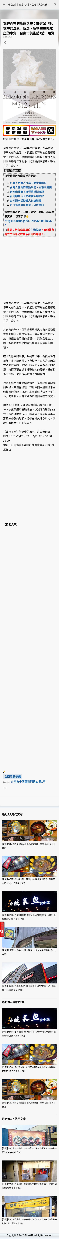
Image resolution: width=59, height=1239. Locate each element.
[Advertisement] (29, 266)
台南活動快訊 (12, 776)
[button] (5, 42)
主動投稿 (36, 229)
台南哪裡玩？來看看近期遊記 (27, 196)
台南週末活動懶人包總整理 (25, 200)
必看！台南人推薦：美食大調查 (28, 183)
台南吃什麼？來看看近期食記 (27, 191)
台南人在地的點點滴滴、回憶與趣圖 (31, 187)
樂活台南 (29, 1235)
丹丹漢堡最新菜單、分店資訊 (27, 205)
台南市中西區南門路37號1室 (28, 781)
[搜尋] (55, 4)
